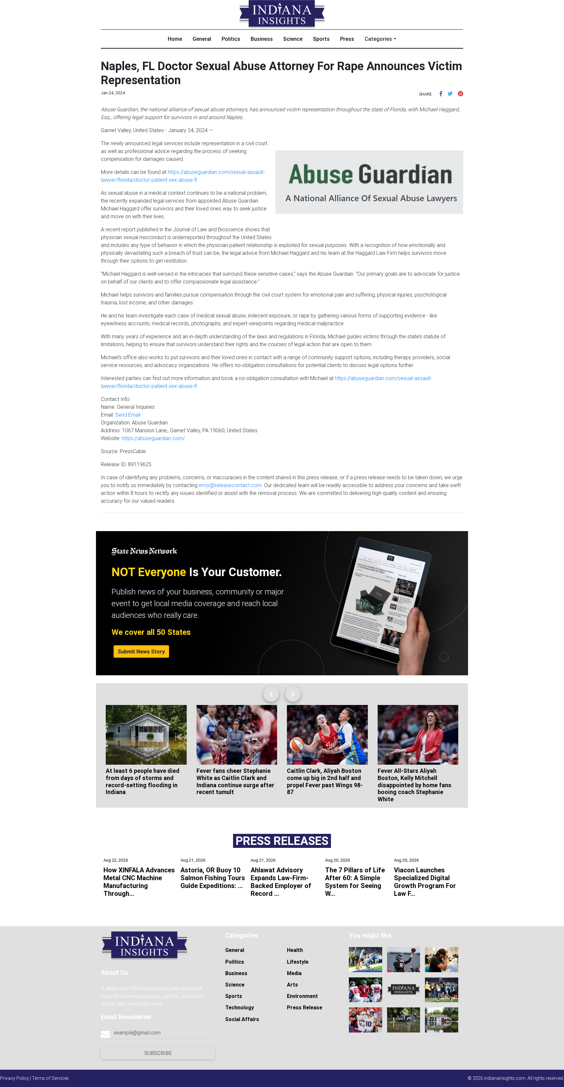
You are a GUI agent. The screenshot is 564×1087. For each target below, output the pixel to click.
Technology (239, 1007)
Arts (292, 984)
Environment (302, 996)
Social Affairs (242, 1019)
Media (294, 973)
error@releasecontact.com (230, 485)
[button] (441, 93)
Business (262, 39)
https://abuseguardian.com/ (153, 438)
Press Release (304, 1007)
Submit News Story (141, 651)
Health (295, 950)
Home (175, 39)
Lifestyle (297, 961)
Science (293, 39)
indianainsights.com (504, 1078)
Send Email (127, 414)
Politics (231, 39)
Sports (321, 39)
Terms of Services (50, 1078)
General (202, 39)
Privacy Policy (14, 1078)
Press (347, 39)
